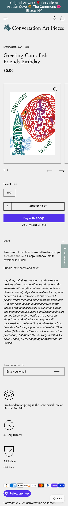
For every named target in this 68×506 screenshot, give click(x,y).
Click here (8, 467)
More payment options (34, 225)
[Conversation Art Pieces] (34, 18)
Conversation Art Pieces (17, 47)
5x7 (9, 192)
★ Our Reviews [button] (64, 256)
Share (6, 240)
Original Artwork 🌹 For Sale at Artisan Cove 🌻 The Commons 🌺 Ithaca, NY (34, 6)
